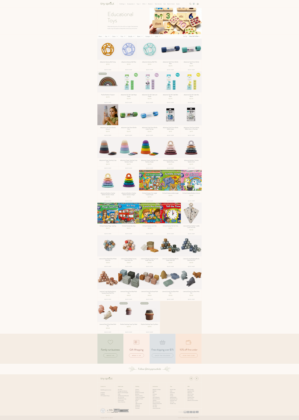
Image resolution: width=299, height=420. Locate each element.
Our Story (120, 389)
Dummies (155, 394)
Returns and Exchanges (123, 392)
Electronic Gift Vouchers (192, 400)
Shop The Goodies (162, 355)
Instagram (103, 392)
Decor (154, 395)
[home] (107, 4)
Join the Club (189, 355)
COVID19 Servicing (122, 399)
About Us (110, 355)
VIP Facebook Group (105, 395)
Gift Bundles (190, 395)
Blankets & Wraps (157, 389)
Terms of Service (121, 402)
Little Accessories (156, 408)
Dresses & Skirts (139, 395)
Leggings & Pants (139, 399)
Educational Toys (173, 399)
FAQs (119, 394)
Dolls (171, 391)
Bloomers (137, 394)
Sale (164, 4)
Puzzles (171, 395)
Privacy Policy (121, 400)
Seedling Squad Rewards (123, 395)
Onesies (137, 389)
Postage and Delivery (122, 391)
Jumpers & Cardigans (140, 397)
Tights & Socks (138, 403)
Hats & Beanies (156, 397)
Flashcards (172, 392)
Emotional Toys (173, 400)
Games (171, 394)
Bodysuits (137, 391)
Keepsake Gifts (190, 391)
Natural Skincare (156, 399)
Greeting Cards (190, 397)
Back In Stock (171, 4)
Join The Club (121, 397)
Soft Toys (172, 402)
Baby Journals (190, 389)
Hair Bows (155, 405)
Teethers (155, 400)
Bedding (154, 391)
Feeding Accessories (157, 403)
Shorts (136, 400)
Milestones (189, 392)
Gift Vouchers (190, 399)
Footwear (137, 408)
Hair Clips (155, 406)
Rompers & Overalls (139, 392)
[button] (122, 4)
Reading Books (173, 397)
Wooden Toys (173, 403)
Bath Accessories (156, 402)
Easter (178, 4)
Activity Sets (173, 389)
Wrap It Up (136, 355)
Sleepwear (137, 405)
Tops (136, 402)
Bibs (153, 392)
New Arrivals (158, 4)
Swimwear (137, 406)
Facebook (103, 394)
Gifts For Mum (190, 394)
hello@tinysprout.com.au (106, 390)
